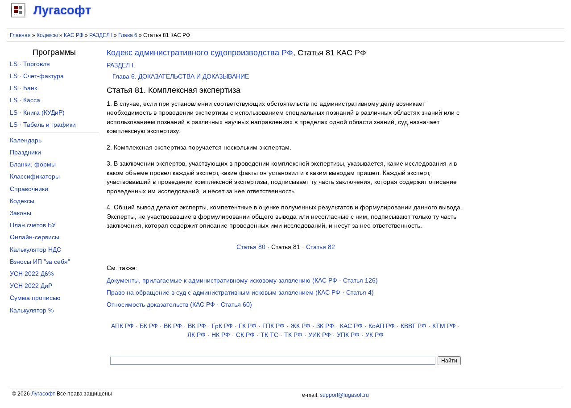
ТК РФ (293, 335)
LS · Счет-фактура (37, 76)
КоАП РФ (381, 326)
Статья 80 (250, 247)
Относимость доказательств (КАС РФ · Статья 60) (179, 304)
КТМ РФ (444, 326)
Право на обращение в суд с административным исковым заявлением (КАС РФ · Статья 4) (240, 292)
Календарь (25, 140)
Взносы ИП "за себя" (40, 261)
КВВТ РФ (413, 326)
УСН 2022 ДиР (31, 286)
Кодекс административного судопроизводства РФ (200, 52)
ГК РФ (248, 326)
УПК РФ (348, 335)
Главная (20, 35)
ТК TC (269, 335)
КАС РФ (73, 35)
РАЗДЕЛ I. (121, 65)
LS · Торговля (30, 64)
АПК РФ (122, 326)
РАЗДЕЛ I (100, 35)
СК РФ (245, 335)
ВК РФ (173, 326)
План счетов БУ (33, 225)
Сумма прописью (35, 298)
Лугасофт (43, 394)
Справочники (29, 189)
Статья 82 (320, 247)
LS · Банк (23, 88)
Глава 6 (127, 35)
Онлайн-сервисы (34, 237)
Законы (20, 213)
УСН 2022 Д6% (32, 274)
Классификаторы (35, 176)
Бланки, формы (33, 164)
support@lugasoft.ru (344, 395)
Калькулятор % (32, 310)
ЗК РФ (325, 326)
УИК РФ (319, 335)
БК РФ (149, 326)
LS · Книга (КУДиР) (37, 112)
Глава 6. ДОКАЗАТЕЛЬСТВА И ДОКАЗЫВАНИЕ (180, 76)
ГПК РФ (273, 326)
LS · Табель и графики (43, 124)
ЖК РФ (300, 326)
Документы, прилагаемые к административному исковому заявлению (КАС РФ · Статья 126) (242, 280)
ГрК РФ (222, 326)
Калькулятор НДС (35, 249)
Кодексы (47, 35)
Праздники (25, 152)
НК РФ (220, 335)
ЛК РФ (196, 335)
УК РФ (374, 335)
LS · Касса (25, 100)
